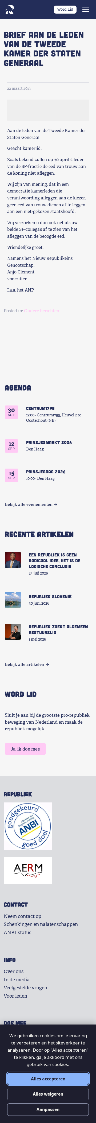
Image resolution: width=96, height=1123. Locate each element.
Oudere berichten (41, 311)
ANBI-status (17, 933)
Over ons (13, 971)
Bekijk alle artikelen (24, 664)
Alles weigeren (48, 1094)
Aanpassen (48, 1109)
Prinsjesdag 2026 (45, 471)
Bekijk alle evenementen (29, 504)
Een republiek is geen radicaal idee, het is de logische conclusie (54, 560)
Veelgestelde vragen (25, 988)
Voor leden (15, 996)
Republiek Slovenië (50, 596)
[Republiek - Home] (9, 9)
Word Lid (65, 9)
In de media (17, 980)
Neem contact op (22, 916)
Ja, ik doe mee (25, 749)
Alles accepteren (48, 1079)
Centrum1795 (40, 408)
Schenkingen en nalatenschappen (41, 924)
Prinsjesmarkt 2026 (49, 442)
